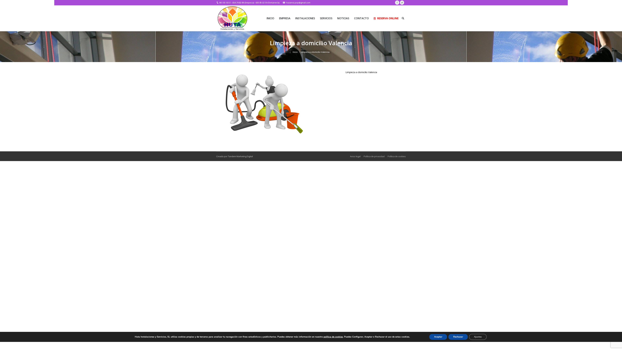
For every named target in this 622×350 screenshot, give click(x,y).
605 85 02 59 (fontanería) (267, 2)
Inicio (295, 52)
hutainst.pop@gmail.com (298, 2)
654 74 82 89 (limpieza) (243, 2)
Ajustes (478, 336)
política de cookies (333, 336)
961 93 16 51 (225, 2)
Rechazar (458, 336)
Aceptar (438, 336)
